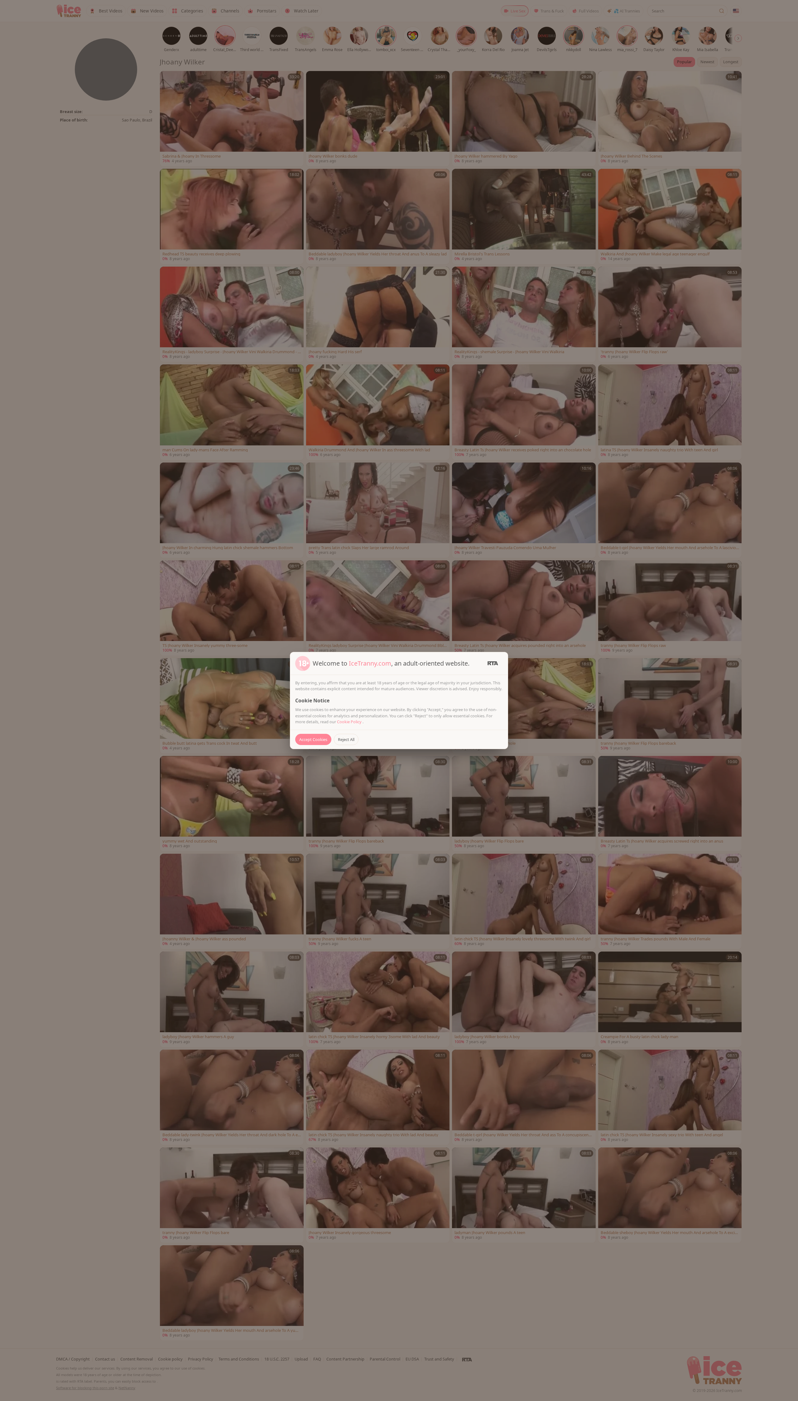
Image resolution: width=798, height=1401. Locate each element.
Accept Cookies (313, 739)
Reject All (346, 739)
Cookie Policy (350, 721)
